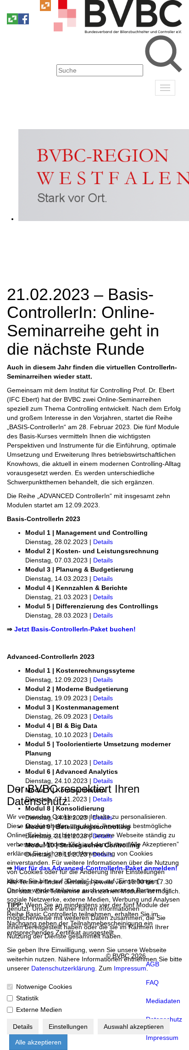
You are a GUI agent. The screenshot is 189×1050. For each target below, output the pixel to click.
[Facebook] (23, 22)
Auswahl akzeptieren (134, 1026)
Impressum (130, 968)
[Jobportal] (34, 8)
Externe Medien (39, 1009)
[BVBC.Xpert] (12, 22)
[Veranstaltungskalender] (23, 8)
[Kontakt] (12, 8)
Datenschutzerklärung (63, 968)
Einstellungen (68, 1026)
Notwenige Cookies (44, 986)
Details (103, 541)
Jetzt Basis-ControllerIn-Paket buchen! (75, 629)
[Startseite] (118, 30)
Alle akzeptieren (38, 1042)
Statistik (27, 998)
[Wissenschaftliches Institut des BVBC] (45, 8)
